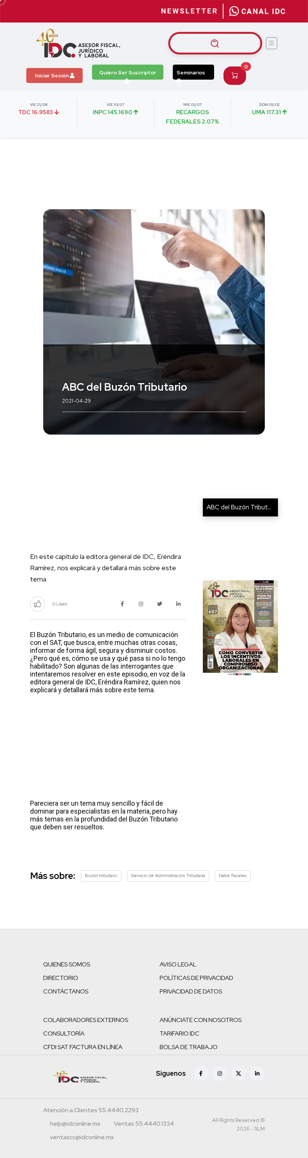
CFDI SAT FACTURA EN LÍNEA (82, 1047)
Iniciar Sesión (52, 75)
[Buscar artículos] (215, 43)
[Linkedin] (257, 1073)
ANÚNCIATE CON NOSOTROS (201, 1020)
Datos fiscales (232, 876)
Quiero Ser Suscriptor (127, 72)
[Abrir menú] (271, 43)
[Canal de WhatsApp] (257, 11)
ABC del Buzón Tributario (242, 507)
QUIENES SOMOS (66, 964)
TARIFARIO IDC (179, 1033)
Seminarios (191, 72)
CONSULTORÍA (64, 1033)
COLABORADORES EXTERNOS (85, 1020)
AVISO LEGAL (178, 964)
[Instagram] (219, 1073)
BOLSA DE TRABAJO (188, 1047)
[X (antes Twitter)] (238, 1073)
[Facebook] (200, 1073)
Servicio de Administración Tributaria (168, 876)
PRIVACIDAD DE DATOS (191, 991)
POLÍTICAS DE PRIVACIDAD (196, 978)
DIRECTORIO (60, 978)
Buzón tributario (101, 876)
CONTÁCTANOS (65, 991)
